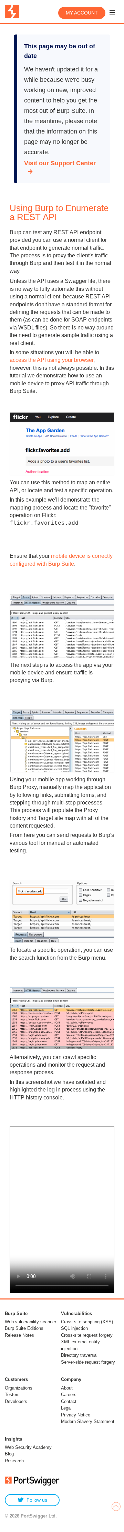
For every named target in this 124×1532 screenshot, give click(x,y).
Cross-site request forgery (87, 1335)
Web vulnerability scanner (30, 1321)
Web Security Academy (28, 1447)
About (67, 1388)
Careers (68, 1394)
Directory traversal (79, 1355)
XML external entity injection (80, 1345)
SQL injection (74, 1328)
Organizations (18, 1388)
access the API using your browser (51, 360)
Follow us (37, 1500)
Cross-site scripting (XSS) (87, 1321)
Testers (12, 1394)
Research (14, 1460)
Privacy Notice (75, 1414)
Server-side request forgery (88, 1362)
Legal (66, 1408)
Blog (9, 1453)
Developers (16, 1401)
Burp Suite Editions (24, 1328)
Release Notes (19, 1335)
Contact (68, 1401)
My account (82, 13)
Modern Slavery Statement (87, 1421)
